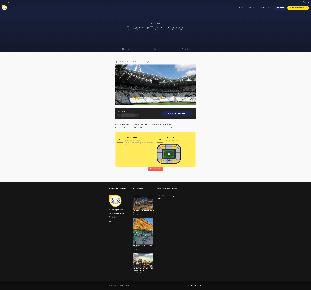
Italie (154, 23)
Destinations (250, 7)
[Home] (4, 7)
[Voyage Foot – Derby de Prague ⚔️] (143, 202)
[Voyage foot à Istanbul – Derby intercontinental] (143, 260)
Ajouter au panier (176, 113)
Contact (280, 8)
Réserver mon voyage (155, 168)
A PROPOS (262, 7)
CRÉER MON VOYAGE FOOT (298, 8)
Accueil (240, 7)
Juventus (158, 23)
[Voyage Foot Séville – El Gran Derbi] (143, 231)
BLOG (270, 7)
